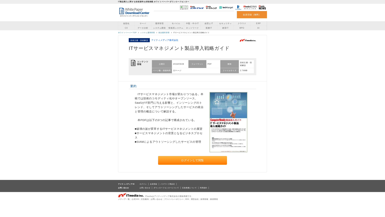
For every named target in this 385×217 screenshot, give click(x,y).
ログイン (143, 184)
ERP (258, 23)
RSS (187, 199)
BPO (242, 28)
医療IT (209, 28)
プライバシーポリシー (174, 199)
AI (258, 28)
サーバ (143, 23)
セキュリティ (225, 23)
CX (126, 28)
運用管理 (159, 23)
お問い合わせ (145, 188)
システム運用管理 (147, 32)
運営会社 (195, 199)
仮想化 (126, 23)
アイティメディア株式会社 (165, 40)
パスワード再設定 (167, 184)
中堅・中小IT (192, 23)
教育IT (225, 28)
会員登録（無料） (252, 14)
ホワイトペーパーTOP (127, 32)
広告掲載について (189, 188)
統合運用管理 (164, 32)
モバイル (176, 23)
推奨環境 (214, 199)
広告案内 (145, 199)
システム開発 (159, 28)
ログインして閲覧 (192, 160)
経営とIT (209, 23)
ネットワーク (192, 28)
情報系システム (175, 28)
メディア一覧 (124, 199)
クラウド (242, 23)
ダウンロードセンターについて (166, 188)
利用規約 (203, 188)
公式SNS (135, 199)
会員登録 (153, 184)
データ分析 (143, 28)
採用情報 (204, 199)
